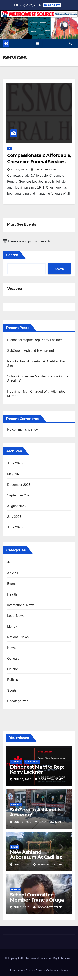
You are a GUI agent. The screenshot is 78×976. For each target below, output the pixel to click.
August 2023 (16, 506)
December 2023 (19, 484)
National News (18, 637)
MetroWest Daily (47, 169)
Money (12, 626)
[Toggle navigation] (37, 43)
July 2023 (14, 516)
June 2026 (15, 463)
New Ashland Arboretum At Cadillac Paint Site (36, 857)
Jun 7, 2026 (22, 864)
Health (12, 594)
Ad (9, 148)
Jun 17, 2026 (22, 779)
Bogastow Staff (50, 779)
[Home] (6, 43)
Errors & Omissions (47, 970)
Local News (15, 615)
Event (11, 583)
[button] (70, 43)
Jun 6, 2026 (22, 907)
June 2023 (15, 527)
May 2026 (14, 474)
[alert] (39, 241)
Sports (12, 690)
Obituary (13, 658)
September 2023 (19, 495)
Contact (30, 970)
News (11, 647)
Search (12, 255)
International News (21, 605)
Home (13, 970)
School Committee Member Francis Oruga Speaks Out (37, 900)
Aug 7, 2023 (19, 169)
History (64, 970)
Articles (12, 573)
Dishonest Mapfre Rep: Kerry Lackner (34, 340)
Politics (12, 679)
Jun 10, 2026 (22, 822)
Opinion (13, 669)
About (21, 970)
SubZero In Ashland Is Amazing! (30, 350)
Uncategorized (18, 701)
